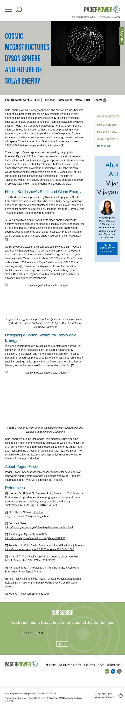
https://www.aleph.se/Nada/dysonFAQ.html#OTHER (35, 538)
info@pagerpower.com (84, 16)
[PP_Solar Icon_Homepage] (107, 670)
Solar (87, 100)
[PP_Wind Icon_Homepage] (113, 670)
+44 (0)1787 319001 (109, 16)
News (78, 100)
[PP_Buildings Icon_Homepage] (119, 670)
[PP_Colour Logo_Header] (102, 7)
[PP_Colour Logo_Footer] (21, 662)
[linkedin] (104, 100)
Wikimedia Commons (52, 431)
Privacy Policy (10, 698)
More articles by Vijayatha (107, 248)
